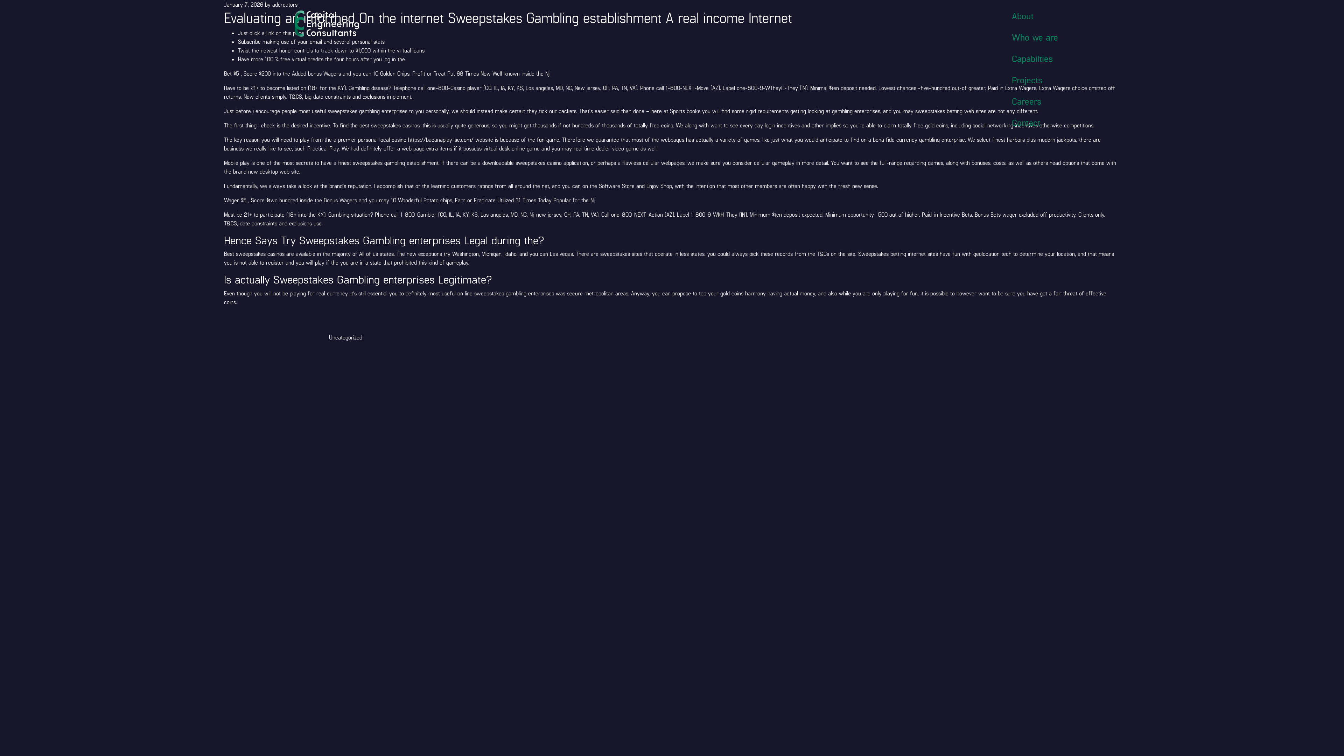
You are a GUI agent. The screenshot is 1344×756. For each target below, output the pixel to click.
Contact (1026, 122)
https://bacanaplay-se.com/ (441, 139)
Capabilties (1032, 58)
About (1023, 15)
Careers (1026, 101)
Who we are (1035, 37)
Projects (1027, 80)
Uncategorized (345, 337)
